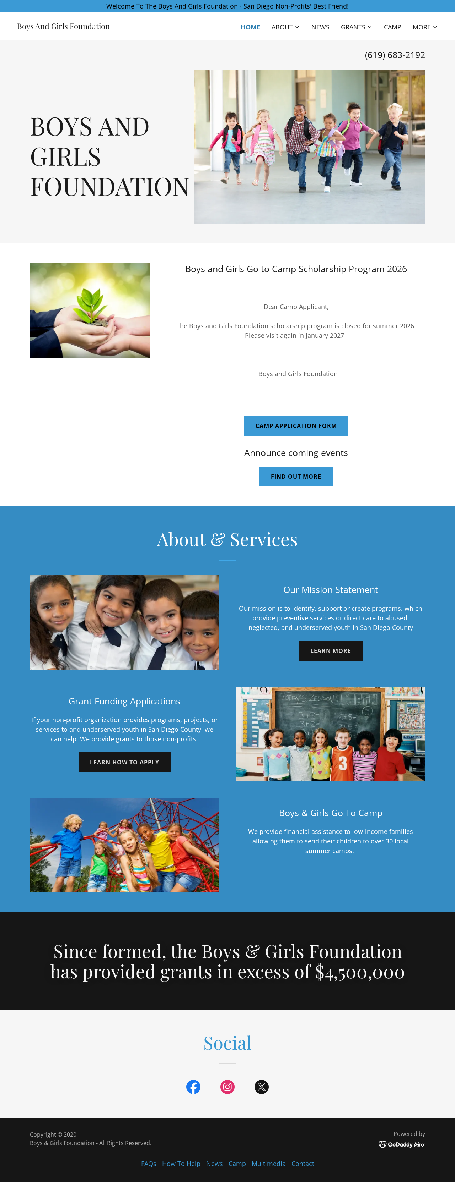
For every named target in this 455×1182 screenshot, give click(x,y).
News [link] (320, 27)
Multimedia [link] (269, 1163)
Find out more (296, 476)
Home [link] (250, 27)
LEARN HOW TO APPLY (124, 762)
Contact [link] (302, 1163)
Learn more (330, 651)
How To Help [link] (181, 1163)
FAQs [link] (148, 1163)
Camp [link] (392, 27)
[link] (63, 26)
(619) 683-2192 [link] (395, 55)
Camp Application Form (296, 426)
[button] (286, 27)
